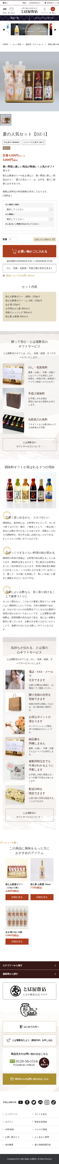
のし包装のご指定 (12, 204)
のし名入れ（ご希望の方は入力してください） (22, 224)
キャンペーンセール (44, 18)
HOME (5, 44)
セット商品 (16, 44)
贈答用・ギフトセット (35, 44)
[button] (3, 29)
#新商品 (8, 40)
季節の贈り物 (53, 44)
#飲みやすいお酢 (23, 40)
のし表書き (10, 214)
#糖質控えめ (41, 40)
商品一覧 (15, 18)
